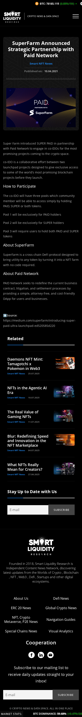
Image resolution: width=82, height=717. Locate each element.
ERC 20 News (21, 608)
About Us (21, 598)
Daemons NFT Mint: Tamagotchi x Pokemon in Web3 (25, 364)
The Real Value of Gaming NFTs (22, 414)
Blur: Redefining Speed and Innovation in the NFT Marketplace (27, 441)
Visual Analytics (61, 631)
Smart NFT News (41, 63)
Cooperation (41, 642)
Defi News (61, 598)
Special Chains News (21, 631)
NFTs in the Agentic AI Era (27, 390)
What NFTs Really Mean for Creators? (24, 467)
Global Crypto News (61, 608)
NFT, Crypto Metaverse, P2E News (21, 619)
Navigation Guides (60, 619)
